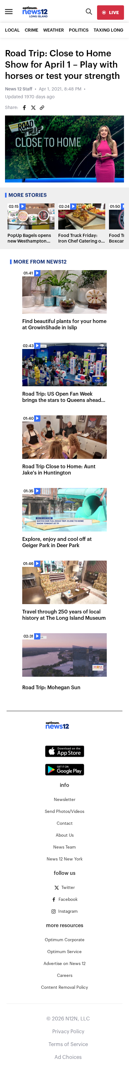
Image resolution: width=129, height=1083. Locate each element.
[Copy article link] (41, 107)
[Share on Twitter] (33, 107)
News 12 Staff (18, 89)
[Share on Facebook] (24, 107)
